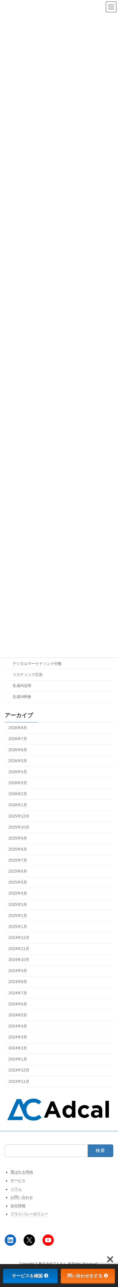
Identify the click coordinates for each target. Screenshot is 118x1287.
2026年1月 (17, 805)
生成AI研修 (22, 696)
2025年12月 (18, 816)
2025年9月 (17, 838)
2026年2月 (17, 794)
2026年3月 (17, 783)
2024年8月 (17, 982)
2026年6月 (17, 750)
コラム (16, 1189)
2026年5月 (17, 761)
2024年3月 (17, 1037)
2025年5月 (17, 882)
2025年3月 (17, 904)
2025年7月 (17, 860)
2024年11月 (18, 949)
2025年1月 (17, 927)
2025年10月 (18, 827)
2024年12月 (18, 938)
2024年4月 (17, 1026)
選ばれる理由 (21, 1172)
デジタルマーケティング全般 (37, 663)
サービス (17, 1180)
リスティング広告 (28, 674)
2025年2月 (17, 915)
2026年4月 (17, 772)
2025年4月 (17, 893)
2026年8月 (17, 727)
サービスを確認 (27, 1276)
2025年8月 (17, 849)
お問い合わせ (21, 1197)
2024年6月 (17, 1004)
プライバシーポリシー (29, 1214)
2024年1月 (17, 1059)
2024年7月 (17, 993)
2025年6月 (17, 871)
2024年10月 (18, 960)
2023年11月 (18, 1081)
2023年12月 (18, 1070)
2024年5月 (17, 1015)
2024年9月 (17, 971)
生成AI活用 (22, 685)
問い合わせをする (85, 1276)
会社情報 (17, 1206)
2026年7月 (17, 739)
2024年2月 (17, 1048)
